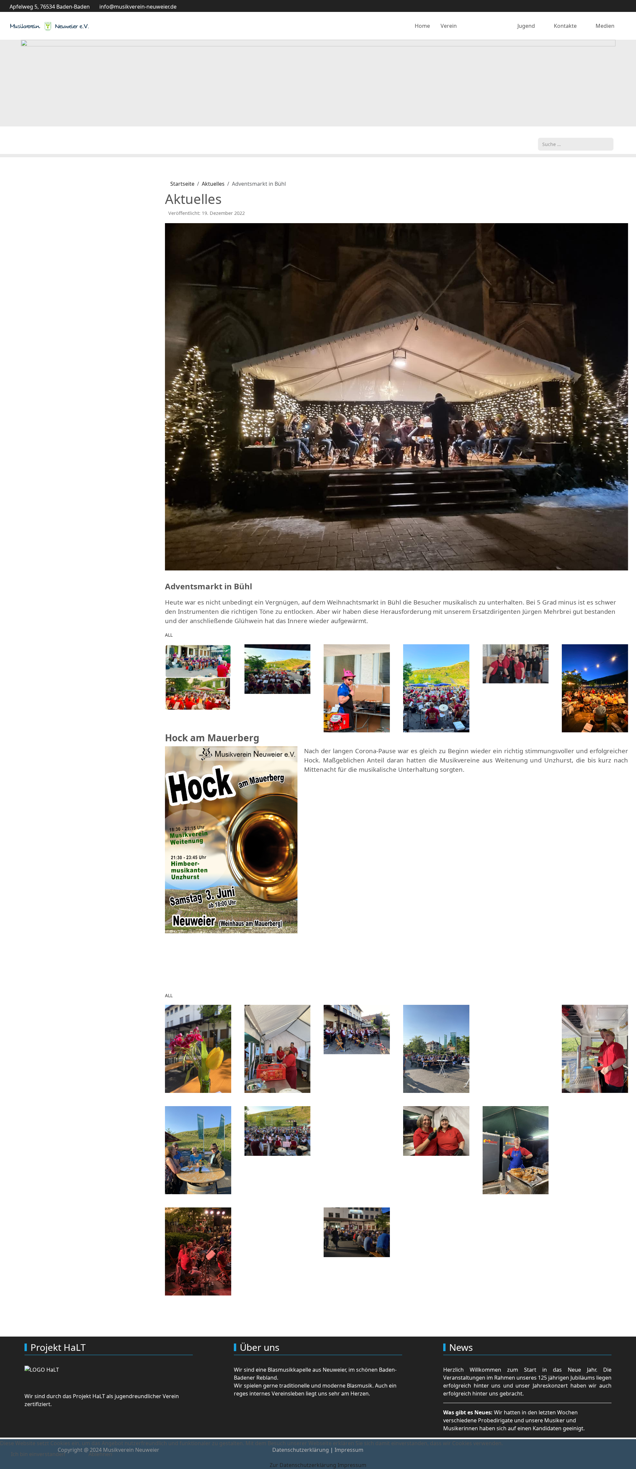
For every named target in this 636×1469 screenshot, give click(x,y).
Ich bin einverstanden (38, 1454)
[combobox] (575, 144)
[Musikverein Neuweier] (49, 26)
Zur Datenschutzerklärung (303, 1465)
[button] (198, 676)
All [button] (169, 635)
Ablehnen (100, 1454)
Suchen (547, 133)
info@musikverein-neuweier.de (138, 6)
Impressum (352, 1465)
